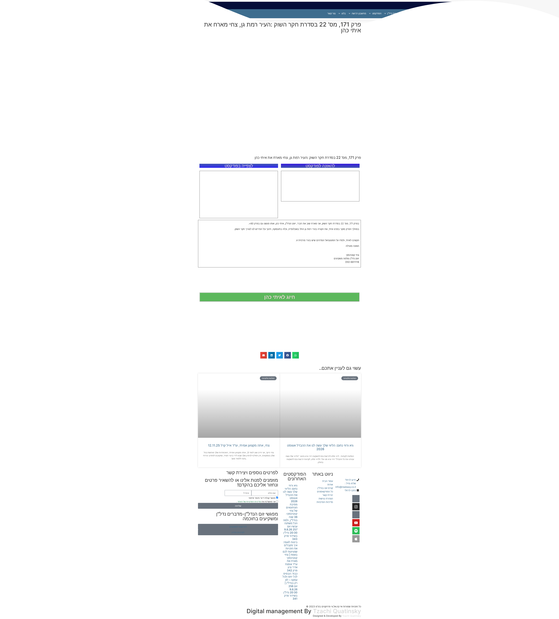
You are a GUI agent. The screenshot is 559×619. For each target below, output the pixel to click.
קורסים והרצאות (443, 13)
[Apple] (356, 538)
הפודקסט (376, 13)
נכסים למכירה (408, 13)
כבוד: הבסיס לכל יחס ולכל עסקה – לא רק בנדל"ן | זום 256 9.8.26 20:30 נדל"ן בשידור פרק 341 (290, 586)
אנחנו (460, 13)
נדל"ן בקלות (471, 13)
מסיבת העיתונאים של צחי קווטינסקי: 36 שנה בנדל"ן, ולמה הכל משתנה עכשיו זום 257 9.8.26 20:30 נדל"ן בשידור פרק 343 (290, 522)
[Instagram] (356, 506)
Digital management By (279, 611)
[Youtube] (356, 522)
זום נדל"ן (391, 13)
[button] (295, 355)
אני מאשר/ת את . (256, 501)
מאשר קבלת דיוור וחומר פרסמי (261, 498)
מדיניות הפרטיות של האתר (249, 501)
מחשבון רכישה (359, 13)
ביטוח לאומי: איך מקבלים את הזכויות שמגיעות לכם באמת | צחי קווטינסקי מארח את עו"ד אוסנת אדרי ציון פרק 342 (290, 556)
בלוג (344, 13)
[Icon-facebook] (356, 498)
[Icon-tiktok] (356, 514)
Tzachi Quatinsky (337, 611)
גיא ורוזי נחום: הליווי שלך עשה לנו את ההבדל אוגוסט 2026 (320, 447)
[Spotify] (356, 530)
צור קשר (331, 13)
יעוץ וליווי (425, 13)
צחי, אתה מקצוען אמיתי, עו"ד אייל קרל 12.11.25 (238, 445)
